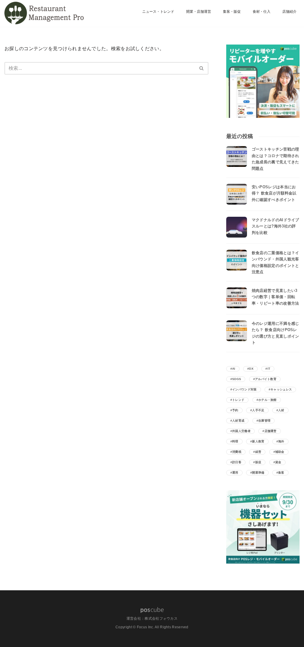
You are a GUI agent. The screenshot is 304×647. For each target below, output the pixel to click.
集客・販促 (232, 12)
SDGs (236, 379)
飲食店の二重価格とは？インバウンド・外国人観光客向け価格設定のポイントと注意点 (275, 262)
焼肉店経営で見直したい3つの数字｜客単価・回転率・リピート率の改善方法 (275, 297)
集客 (281, 472)
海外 (281, 441)
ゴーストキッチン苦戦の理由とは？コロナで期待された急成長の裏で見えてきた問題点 (275, 158)
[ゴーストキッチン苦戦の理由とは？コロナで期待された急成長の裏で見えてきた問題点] (236, 156)
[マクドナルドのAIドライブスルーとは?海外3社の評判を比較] (236, 227)
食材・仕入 (261, 12)
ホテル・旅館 (267, 399)
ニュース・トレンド (158, 12)
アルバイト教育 (265, 379)
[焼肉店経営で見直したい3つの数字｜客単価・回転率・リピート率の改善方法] (236, 297)
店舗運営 (271, 431)
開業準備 (258, 472)
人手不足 (258, 410)
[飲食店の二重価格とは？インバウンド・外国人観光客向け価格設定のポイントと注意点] (236, 260)
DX (251, 368)
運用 (235, 472)
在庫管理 (264, 420)
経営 (258, 451)
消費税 (236, 451)
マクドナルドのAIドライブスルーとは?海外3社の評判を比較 (275, 226)
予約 (235, 410)
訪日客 (236, 462)
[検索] (201, 68)
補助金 (279, 451)
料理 (235, 441)
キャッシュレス (281, 389)
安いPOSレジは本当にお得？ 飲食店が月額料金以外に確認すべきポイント (274, 193)
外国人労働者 (241, 431)
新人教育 (258, 441)
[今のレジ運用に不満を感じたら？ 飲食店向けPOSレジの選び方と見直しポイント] (236, 330)
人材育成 (238, 420)
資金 (278, 462)
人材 (281, 410)
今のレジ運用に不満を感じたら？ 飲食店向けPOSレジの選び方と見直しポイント (275, 333)
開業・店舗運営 (198, 12)
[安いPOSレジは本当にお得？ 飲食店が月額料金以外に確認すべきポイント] (236, 194)
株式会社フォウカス (161, 618)
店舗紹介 (289, 12)
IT (268, 368)
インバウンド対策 (244, 389)
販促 (258, 462)
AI (233, 368)
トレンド (238, 399)
